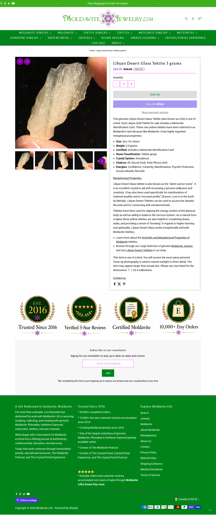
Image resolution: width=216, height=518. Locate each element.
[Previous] (58, 3)
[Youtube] (13, 3)
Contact (145, 446)
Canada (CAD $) (187, 499)
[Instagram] (5, 3)
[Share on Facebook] (115, 284)
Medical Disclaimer (151, 469)
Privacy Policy (148, 452)
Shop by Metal (59, 37)
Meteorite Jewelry (153, 32)
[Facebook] (1, 3)
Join (108, 373)
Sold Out (155, 94)
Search (144, 412)
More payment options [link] (155, 112)
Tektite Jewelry (95, 32)
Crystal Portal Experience (185, 37)
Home (92, 50)
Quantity (118, 77)
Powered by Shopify (66, 507)
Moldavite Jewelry (34, 32)
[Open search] (186, 18)
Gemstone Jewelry (24, 37)
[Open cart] (199, 18)
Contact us (119, 278)
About (117, 42)
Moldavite (66, 32)
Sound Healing (112, 37)
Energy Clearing (144, 37)
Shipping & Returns (151, 463)
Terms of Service (150, 475)
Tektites (123, 32)
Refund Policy (148, 458)
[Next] (158, 3)
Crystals (86, 37)
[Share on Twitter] (120, 284)
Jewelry (145, 418)
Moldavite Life (44, 507)
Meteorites (186, 32)
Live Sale (98, 42)
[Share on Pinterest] (124, 284)
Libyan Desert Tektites (139, 250)
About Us (145, 441)
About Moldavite (150, 429)
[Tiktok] (8, 3)
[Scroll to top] (210, 510)
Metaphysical (148, 435)
